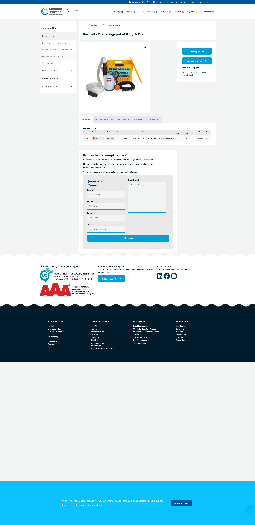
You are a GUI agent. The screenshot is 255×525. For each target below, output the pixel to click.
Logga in (208, 2)
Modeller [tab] (86, 119)
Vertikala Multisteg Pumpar (144, 329)
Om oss (195, 2)
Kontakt (158, 2)
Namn (90, 201)
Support (177, 11)
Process (164, 11)
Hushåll (51, 326)
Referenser (206, 11)
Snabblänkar (182, 321)
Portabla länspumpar (113, 25)
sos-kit (191, 75)
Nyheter (191, 11)
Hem (85, 25)
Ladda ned (98, 138)
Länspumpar (96, 25)
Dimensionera (182, 340)
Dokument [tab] (138, 119)
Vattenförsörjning (100, 321)
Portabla (51, 344)
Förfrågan (195, 51)
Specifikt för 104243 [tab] (104, 119)
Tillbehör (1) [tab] (153, 119)
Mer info (110, 138)
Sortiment (180, 329)
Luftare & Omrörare (56, 332)
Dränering (53, 336)
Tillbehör (94, 340)
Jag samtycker (181, 503)
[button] (145, 47)
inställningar (98, 505)
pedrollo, (185, 75)
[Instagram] (174, 276)
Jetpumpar (95, 337)
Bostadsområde (54, 329)
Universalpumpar (98, 343)
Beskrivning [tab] (123, 119)
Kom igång (109, 279)
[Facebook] (167, 276)
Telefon (90, 224)
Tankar (136, 334)
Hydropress (95, 329)
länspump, (203, 72)
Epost (89, 213)
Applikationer (181, 326)
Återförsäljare (195, 61)
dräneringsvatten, (192, 72)
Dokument (185, 2)
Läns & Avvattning (146, 11)
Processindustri (141, 321)
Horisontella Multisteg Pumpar (146, 332)
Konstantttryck (97, 332)
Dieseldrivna (53, 341)
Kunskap (171, 2)
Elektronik (95, 334)
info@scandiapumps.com (94, 167)
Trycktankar (96, 345)
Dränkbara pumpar (140, 326)
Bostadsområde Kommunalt (102, 348)
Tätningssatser (139, 343)
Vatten (129, 11)
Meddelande (134, 180)
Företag (90, 189)
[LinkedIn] (160, 276)
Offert (147, 2)
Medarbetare (181, 334)
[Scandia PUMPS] (51, 11)
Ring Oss (136, 2)
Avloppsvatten (55, 321)
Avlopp (117, 11)
